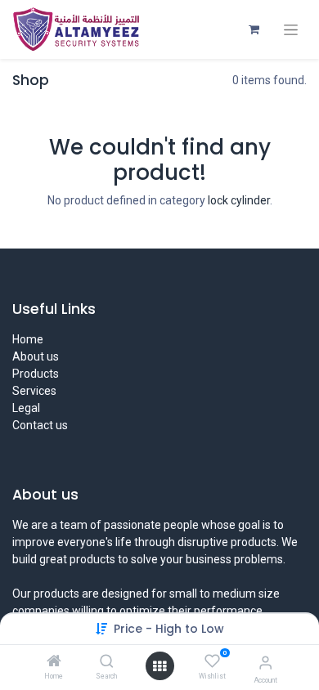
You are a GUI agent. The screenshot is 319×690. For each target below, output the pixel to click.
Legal (26, 407)
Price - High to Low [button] (169, 629)
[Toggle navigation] (291, 30)
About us (35, 356)
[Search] (107, 662)
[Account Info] (265, 662)
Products (35, 373)
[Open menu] (159, 666)
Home (27, 339)
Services (34, 390)
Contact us (40, 425)
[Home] (54, 662)
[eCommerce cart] (253, 29)
